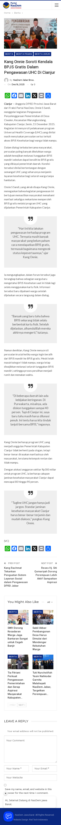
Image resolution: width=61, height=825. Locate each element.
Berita (9, 54)
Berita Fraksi (24, 54)
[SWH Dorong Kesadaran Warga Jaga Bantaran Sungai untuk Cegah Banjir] (18, 617)
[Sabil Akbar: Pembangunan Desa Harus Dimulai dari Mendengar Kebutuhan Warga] (43, 617)
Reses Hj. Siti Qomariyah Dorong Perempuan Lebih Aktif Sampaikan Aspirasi (45, 575)
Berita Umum (42, 54)
